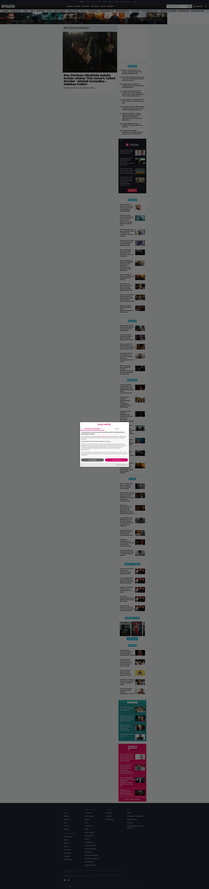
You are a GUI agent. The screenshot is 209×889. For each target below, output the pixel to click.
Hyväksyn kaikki (116, 460)
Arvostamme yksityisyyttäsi (92, 428)
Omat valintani (92, 460)
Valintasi (117, 428)
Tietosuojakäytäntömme (122, 464)
